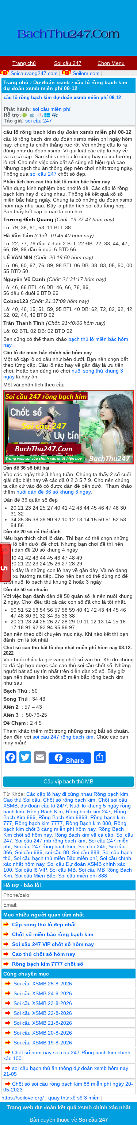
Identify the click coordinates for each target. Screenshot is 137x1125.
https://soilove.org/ (22, 1098)
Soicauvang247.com (34, 73)
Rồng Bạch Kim (45, 811)
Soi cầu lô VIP (30, 870)
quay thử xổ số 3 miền (74, 1098)
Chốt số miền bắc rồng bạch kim (52, 934)
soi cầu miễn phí (52, 109)
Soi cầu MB (62, 870)
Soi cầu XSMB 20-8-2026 (42, 1033)
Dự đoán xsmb (51, 82)
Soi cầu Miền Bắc (35, 876)
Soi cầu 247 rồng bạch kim (44, 846)
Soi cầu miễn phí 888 (82, 876)
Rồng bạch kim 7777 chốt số (47, 964)
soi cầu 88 (57, 852)
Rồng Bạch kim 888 (88, 823)
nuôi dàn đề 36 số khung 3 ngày (53, 492)
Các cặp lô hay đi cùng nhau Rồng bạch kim (77, 794)
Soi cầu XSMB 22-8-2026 (42, 1013)
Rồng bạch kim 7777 (39, 823)
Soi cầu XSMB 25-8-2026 (42, 983)
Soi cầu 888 (85, 852)
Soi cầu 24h (92, 846)
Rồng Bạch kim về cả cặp (83, 835)
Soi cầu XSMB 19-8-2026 (42, 1043)
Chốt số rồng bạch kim (69, 800)
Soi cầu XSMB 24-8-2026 (42, 993)
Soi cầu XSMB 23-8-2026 (42, 1003)
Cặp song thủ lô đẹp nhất (44, 924)
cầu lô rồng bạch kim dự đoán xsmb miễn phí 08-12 (62, 97)
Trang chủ (15, 82)
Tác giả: (14, 121)
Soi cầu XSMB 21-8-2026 (42, 1023)
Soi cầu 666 (28, 852)
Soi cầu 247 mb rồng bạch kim (50, 841)
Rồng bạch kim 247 (88, 811)
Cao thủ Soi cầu (21, 800)
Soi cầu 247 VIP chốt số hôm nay (53, 944)
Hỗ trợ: (12, 115)
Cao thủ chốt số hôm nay (43, 954)
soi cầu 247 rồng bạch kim (63, 737)
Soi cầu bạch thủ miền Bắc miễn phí (55, 858)
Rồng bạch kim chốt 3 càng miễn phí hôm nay (64, 826)
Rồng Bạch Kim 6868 (62, 817)
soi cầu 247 (38, 121)
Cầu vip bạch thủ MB (68, 781)
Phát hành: (17, 109)
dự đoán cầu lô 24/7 (43, 806)
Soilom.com (86, 73)
